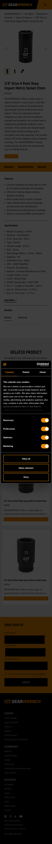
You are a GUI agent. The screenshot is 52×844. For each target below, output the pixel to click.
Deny (26, 477)
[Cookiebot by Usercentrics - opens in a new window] (37, 364)
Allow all (26, 459)
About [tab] (43, 372)
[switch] (45, 429)
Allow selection (26, 468)
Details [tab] (26, 372)
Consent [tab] (9, 372)
